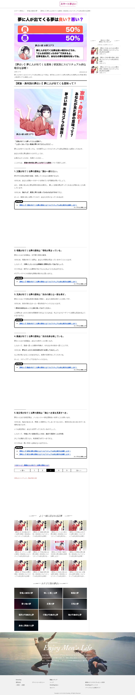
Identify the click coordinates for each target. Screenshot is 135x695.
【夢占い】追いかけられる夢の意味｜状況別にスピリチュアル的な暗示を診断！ (109, 50)
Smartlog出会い (54, 685)
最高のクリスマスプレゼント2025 (95, 682)
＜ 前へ (22, 470)
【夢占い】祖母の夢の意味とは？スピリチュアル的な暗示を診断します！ (45, 451)
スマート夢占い (19, 11)
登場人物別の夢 (32, 11)
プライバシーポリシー (38, 682)
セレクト (52, 687)
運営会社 (18, 682)
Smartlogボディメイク (91, 685)
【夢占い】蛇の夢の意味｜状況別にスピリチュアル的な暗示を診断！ (109, 59)
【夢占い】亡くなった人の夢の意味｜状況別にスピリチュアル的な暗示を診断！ (109, 69)
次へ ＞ (79, 470)
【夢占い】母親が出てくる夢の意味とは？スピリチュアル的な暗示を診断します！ (48, 281)
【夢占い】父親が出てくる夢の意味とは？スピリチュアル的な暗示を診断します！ (48, 205)
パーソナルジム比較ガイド (92, 687)
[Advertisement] (32, 494)
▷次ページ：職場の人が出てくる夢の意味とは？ (32, 465)
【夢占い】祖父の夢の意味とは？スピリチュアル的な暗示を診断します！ (45, 454)
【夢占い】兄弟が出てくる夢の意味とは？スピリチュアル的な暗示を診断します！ (48, 323)
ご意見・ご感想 (20, 685)
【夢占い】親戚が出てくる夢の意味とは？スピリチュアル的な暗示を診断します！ (48, 367)
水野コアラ (17, 72)
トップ (52, 682)
